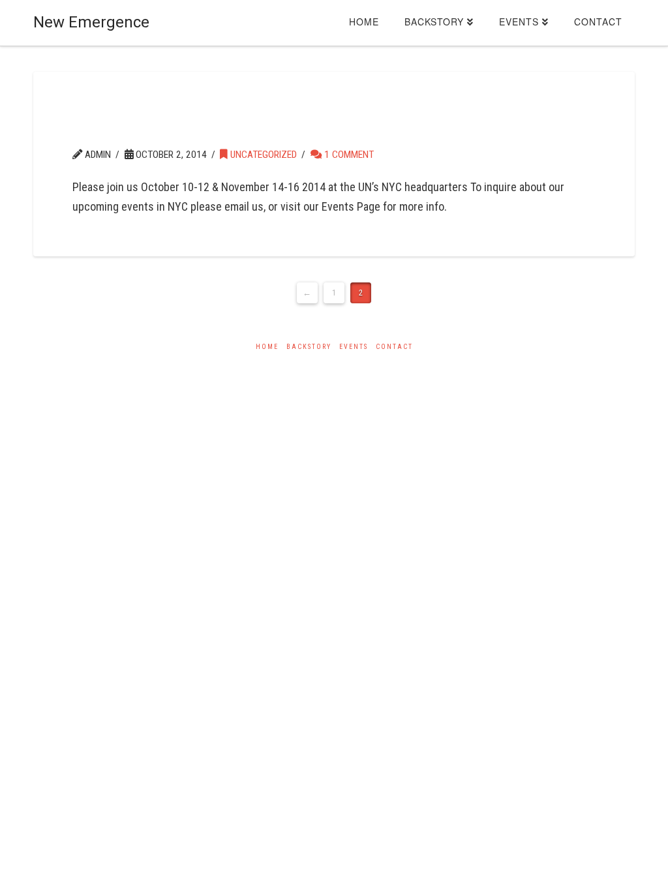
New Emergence (91, 22)
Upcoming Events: (191, 126)
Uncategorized (262, 154)
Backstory (308, 346)
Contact (394, 346)
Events (353, 346)
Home (267, 346)
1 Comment (348, 154)
